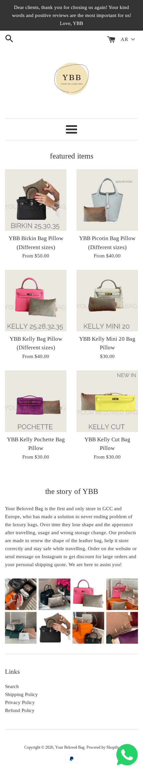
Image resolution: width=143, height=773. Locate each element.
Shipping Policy (21, 694)
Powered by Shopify (102, 747)
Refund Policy (20, 710)
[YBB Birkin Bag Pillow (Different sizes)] (36, 200)
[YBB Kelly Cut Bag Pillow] (107, 401)
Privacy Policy (20, 702)
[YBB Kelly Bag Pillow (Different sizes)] (36, 300)
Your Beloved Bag (69, 747)
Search (12, 686)
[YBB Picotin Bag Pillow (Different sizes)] (107, 200)
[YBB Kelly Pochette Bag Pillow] (36, 401)
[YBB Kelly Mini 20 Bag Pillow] (107, 300)
